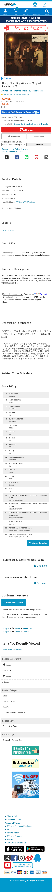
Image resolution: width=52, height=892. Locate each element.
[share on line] (27, 156)
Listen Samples (39, 543)
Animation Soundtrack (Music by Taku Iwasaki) (22, 90)
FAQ (8, 829)
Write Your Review (15, 603)
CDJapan (5, 628)
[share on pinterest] (36, 156)
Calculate (39, 144)
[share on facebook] (17, 156)
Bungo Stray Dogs (10, 726)
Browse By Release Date (13, 740)
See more (42, 566)
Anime (17, 628)
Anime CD (27, 628)
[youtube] (7, 865)
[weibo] (29, 858)
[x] (7, 858)
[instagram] (21, 858)
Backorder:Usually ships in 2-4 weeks (31, 124)
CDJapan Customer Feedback (19, 826)
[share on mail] (46, 156)
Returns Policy (12, 833)
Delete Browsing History (12, 649)
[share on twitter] (6, 156)
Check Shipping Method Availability (15, 149)
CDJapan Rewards (14, 836)
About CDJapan (13, 823)
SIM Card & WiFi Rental (16, 843)
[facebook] (14, 858)
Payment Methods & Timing (12, 151)
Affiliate (9, 839)
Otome (26, 632)
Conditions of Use (13, 820)
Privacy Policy (12, 816)
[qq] (37, 858)
